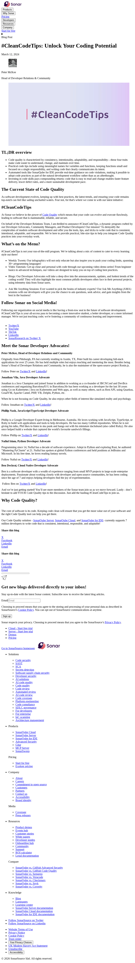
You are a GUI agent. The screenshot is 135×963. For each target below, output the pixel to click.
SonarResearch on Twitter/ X (24, 338)
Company (7, 27)
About (18, 778)
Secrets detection (24, 669)
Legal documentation (27, 855)
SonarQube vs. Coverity (28, 886)
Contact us (21, 793)
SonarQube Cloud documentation (34, 911)
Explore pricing (24, 766)
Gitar (18, 744)
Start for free (8, 30)
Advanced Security (26, 741)
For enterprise (23, 713)
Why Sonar (8, 13)
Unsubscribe (15, 948)
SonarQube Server (43, 520)
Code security (23, 660)
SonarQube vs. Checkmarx (30, 880)
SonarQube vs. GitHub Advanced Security (39, 867)
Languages (21, 901)
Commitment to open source (31, 784)
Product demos (23, 827)
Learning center (24, 904)
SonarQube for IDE (92, 520)
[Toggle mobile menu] (67, 34)
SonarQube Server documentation (34, 907)
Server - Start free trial (20, 631)
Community (22, 846)
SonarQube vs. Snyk (26, 883)
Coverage (20, 812)
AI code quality (24, 682)
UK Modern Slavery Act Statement (27, 945)
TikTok (12, 331)
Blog (18, 898)
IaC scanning (22, 717)
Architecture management (29, 720)
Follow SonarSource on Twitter (25, 920)
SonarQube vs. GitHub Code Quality (36, 870)
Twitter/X (13, 325)
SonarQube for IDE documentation (34, 914)
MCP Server (22, 747)
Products (7, 9)
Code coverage (23, 698)
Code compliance (25, 704)
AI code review (24, 694)
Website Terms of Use (20, 929)
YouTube (13, 328)
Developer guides (25, 839)
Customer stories (24, 833)
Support (19, 849)
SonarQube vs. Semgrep (29, 873)
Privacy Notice (16, 932)
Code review (22, 688)
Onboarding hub (24, 843)
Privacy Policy (113, 622)
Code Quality (49, 214)
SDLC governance (25, 707)
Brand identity (23, 800)
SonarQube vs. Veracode (29, 877)
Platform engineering (27, 701)
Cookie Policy (26, 609)
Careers (19, 781)
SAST (18, 663)
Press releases (23, 815)
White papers (22, 836)
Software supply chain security (32, 672)
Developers (8, 20)
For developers (23, 710)
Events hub (21, 830)
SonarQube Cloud (65, 520)
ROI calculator (23, 852)
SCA (18, 666)
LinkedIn (13, 335)
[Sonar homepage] (12, 6)
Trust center (14, 938)
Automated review (25, 691)
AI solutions (22, 679)
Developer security (25, 676)
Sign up (7, 616)
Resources (8, 23)
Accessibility (22, 797)
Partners (19, 790)
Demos (12, 634)
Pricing (5, 16)
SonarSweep (22, 751)
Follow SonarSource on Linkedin (27, 923)
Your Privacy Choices (21, 942)
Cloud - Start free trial (20, 628)
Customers (21, 787)
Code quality (22, 685)
